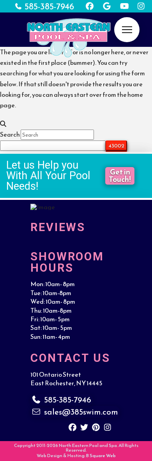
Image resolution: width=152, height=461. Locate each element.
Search (10, 134)
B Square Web (101, 455)
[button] (127, 30)
